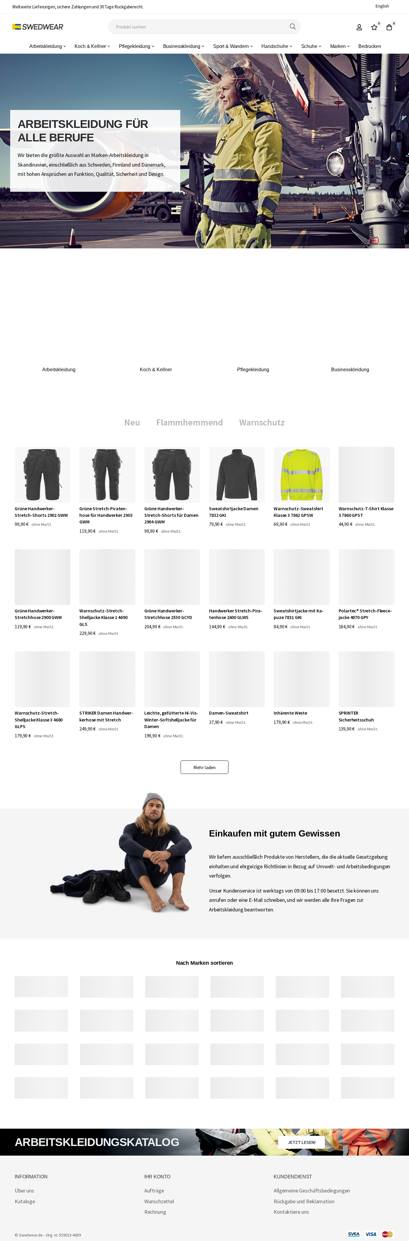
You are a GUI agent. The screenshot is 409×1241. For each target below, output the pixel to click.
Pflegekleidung (253, 369)
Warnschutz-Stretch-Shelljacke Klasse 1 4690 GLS (103, 617)
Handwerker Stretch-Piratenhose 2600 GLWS (235, 614)
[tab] (132, 422)
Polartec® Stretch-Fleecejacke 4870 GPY (365, 614)
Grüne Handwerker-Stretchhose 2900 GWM (38, 614)
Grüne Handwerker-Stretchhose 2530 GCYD (168, 614)
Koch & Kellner (156, 369)
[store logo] (37, 27)
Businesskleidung (350, 369)
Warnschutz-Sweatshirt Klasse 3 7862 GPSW (298, 511)
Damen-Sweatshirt (228, 713)
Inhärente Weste (290, 713)
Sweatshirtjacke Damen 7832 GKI (233, 511)
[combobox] (204, 26)
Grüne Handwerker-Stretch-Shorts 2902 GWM (41, 511)
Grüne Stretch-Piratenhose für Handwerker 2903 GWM (105, 515)
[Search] (293, 26)
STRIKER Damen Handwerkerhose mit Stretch (106, 716)
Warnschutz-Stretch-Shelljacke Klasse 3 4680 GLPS (39, 719)
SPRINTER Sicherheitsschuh (356, 716)
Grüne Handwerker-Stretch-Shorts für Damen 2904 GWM (171, 515)
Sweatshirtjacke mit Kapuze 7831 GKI (298, 614)
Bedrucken (369, 46)
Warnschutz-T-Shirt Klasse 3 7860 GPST (366, 511)
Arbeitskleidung (58, 369)
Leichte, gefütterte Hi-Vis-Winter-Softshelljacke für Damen (171, 719)
